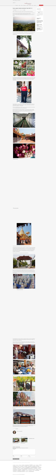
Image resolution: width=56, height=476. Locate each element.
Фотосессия (25, 469)
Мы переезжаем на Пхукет (31, 438)
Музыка (34, 466)
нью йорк (37, 470)
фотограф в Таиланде (21, 471)
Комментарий (14, 448)
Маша (26, 466)
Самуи (22, 468)
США (19, 468)
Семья (36, 468)
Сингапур (40, 468)
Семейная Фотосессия (29, 468)
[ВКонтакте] (13, 2)
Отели (38, 466)
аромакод (27, 470)
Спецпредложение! (41, 5)
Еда (40, 465)
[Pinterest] (15, 2)
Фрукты (37, 469)
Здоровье (15, 466)
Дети (32, 465)
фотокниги (27, 471)
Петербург (16, 467)
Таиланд (15, 469)
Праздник (28, 467)
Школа (20, 470)
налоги (33, 470)
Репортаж (15, 468)
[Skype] (14, 2)
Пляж (20, 467)
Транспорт (19, 469)
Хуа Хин (15, 470)
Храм (40, 469)
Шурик (24, 470)
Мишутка (30, 466)
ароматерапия (30, 470)
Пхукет (40, 467)
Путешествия (34, 467)
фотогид (15, 471)
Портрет (23, 467)
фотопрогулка (32, 471)
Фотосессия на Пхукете (32, 469)
